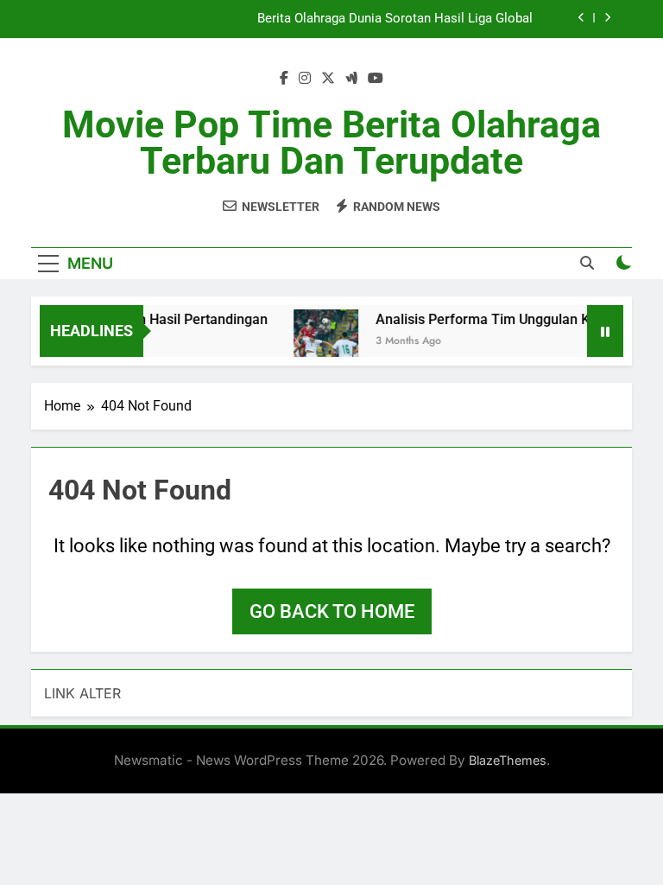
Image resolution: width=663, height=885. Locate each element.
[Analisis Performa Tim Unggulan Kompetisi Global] (321, 341)
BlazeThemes (507, 760)
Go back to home (331, 611)
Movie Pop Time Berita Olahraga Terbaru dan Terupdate (331, 142)
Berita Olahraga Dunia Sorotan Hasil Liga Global (395, 19)
